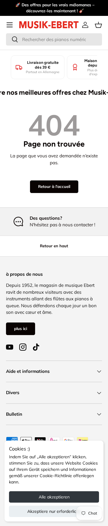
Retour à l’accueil (54, 186)
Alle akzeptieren (54, 497)
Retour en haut (54, 245)
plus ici (20, 328)
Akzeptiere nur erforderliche (54, 511)
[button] (98, 24)
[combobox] (54, 39)
